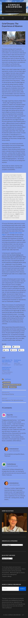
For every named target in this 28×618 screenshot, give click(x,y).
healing (5, 387)
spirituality (13, 387)
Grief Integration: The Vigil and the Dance (12, 399)
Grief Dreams (8, 379)
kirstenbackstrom (14, 448)
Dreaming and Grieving (8, 393)
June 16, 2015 (5, 28)
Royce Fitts (10, 415)
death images (6, 382)
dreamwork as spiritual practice (12, 384)
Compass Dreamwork (14, 6)
